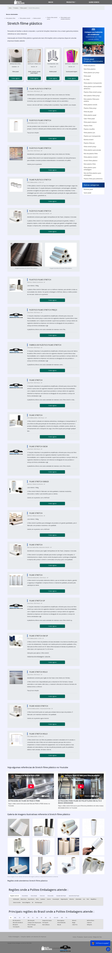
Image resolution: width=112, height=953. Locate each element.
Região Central (14, 896)
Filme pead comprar (90, 122)
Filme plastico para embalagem (90, 169)
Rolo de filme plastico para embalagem (92, 174)
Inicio (50, 2)
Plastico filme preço (90, 108)
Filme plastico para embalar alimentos (65, 18)
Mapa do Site (97, 937)
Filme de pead (88, 112)
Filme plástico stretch (25, 18)
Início (74, 937)
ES (19, 917)
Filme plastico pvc (89, 133)
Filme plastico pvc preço (91, 72)
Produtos (70, 2)
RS (37, 917)
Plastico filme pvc (89, 143)
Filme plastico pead (90, 115)
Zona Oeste (34, 896)
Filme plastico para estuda (92, 150)
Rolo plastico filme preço (92, 96)
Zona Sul (42, 896)
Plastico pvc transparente (92, 136)
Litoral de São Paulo (74, 896)
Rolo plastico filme (10, 18)
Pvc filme (86, 79)
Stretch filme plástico (90, 160)
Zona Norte (25, 896)
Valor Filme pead (89, 119)
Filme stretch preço (90, 147)
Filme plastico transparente (93, 83)
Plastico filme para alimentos (93, 179)
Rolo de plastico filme (91, 153)
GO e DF (56, 917)
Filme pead (87, 76)
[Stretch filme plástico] (15, 55)
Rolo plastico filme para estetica (91, 100)
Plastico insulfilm (89, 129)
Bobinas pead (88, 189)
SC (33, 917)
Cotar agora (15, 78)
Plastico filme (88, 126)
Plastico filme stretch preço (92, 92)
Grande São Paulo (61, 896)
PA (66, 917)
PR (28, 917)
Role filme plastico (90, 69)
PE (41, 917)
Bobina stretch (37, 18)
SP (24, 917)
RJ (10, 917)
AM (62, 917)
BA (46, 917)
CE (50, 917)
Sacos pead (87, 193)
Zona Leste (50, 896)
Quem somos (94, 2)
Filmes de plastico (89, 66)
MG (15, 917)
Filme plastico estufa (90, 105)
